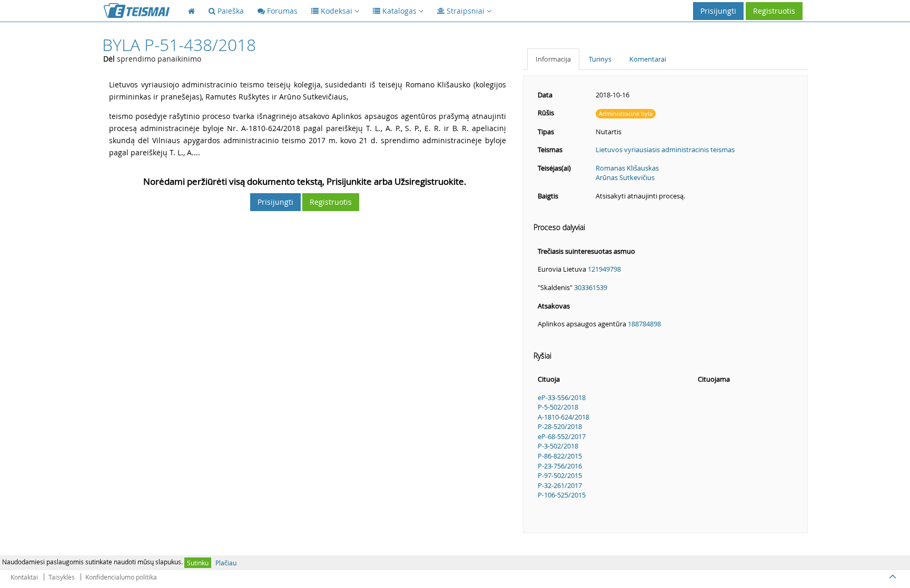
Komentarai (647, 59)
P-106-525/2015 (562, 495)
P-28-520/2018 (560, 426)
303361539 (590, 287)
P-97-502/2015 (560, 475)
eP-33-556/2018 (562, 397)
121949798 (604, 269)
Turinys (600, 59)
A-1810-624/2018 (563, 417)
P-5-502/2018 (558, 407)
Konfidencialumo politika (121, 577)
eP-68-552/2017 (562, 436)
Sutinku (198, 563)
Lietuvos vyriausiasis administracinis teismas (665, 149)
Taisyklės (61, 577)
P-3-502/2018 (558, 446)
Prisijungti (718, 11)
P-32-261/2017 (560, 485)
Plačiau (225, 563)
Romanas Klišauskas (627, 168)
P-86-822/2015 (560, 456)
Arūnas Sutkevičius (625, 177)
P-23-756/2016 (560, 466)
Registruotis (774, 11)
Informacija (553, 59)
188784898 (644, 323)
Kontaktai (24, 577)
